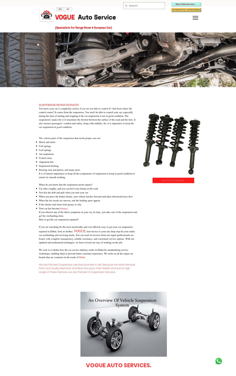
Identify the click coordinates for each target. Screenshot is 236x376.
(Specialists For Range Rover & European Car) (84, 27)
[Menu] (195, 18)
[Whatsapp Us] (218, 361)
